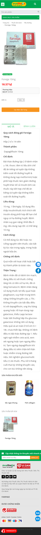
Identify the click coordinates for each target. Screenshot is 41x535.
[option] (20, 48)
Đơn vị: (4, 100)
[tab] (11, 126)
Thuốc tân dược (16, 23)
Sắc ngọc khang (11, 403)
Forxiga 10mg (7, 74)
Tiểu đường (27, 23)
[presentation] (10, 126)
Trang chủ (6, 23)
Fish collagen (30, 403)
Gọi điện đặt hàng (20, 110)
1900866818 (11, 531)
